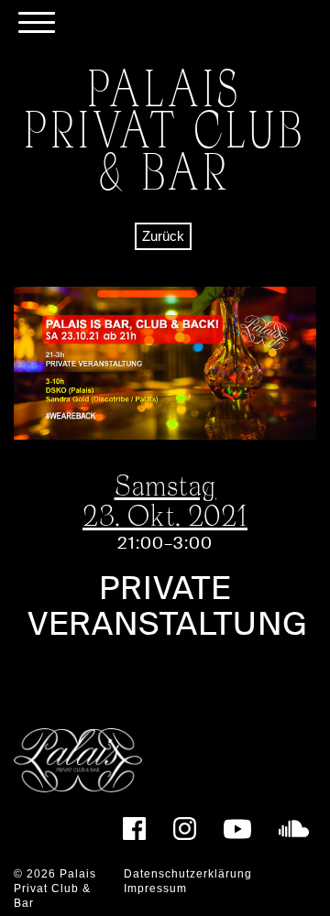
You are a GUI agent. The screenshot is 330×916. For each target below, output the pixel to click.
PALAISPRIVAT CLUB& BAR (165, 129)
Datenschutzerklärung (188, 873)
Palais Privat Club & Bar (55, 888)
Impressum (155, 888)
